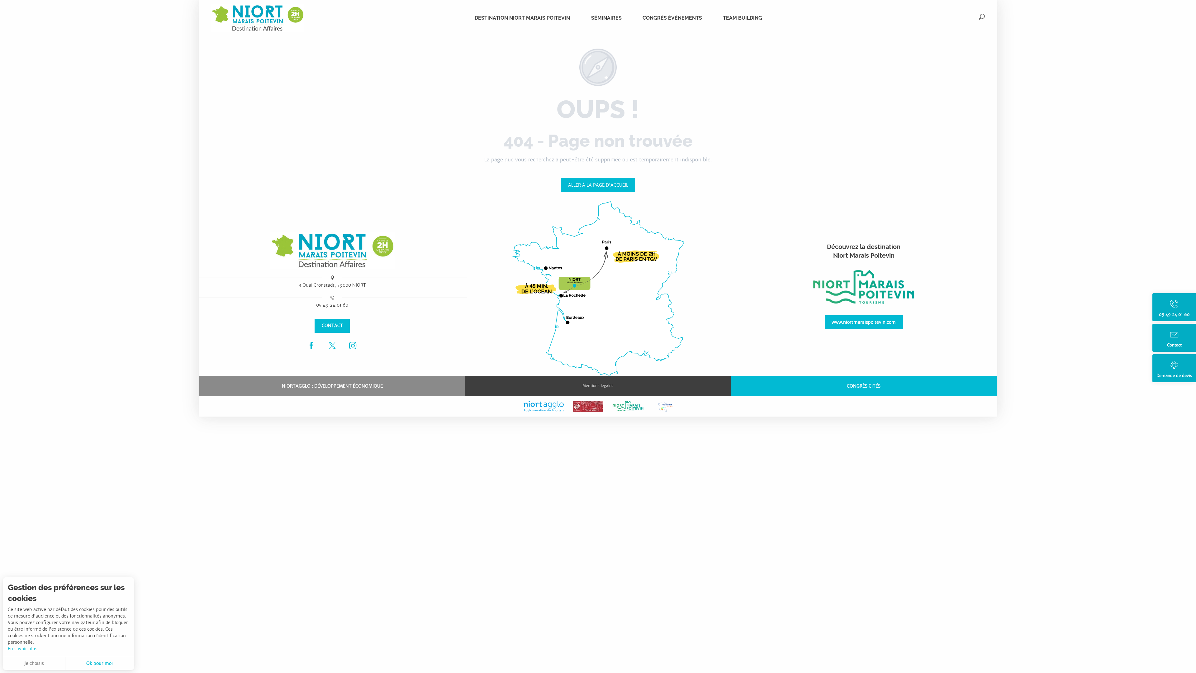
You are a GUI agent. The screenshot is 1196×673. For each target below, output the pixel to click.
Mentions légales (597, 385)
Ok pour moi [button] (99, 663)
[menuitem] (257, 18)
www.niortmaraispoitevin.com (864, 322)
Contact (332, 325)
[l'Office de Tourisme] (863, 287)
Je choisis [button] (34, 663)
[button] (981, 16)
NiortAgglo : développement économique (332, 386)
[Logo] (332, 250)
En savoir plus (22, 649)
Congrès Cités (863, 386)
